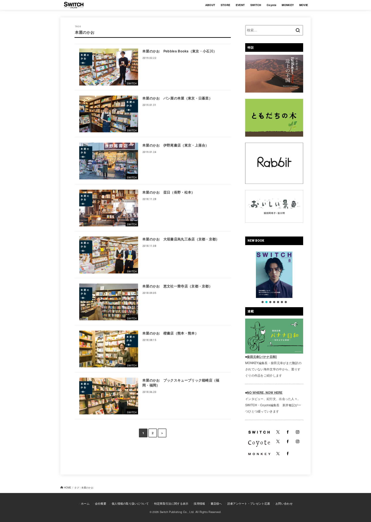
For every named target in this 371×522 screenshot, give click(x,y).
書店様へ (216, 503)
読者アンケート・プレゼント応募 (248, 503)
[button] (263, 302)
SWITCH (255, 5)
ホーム (85, 503)
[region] (274, 278)
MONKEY (288, 5)
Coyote (271, 5)
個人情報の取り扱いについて (130, 503)
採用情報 (199, 503)
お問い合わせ (284, 503)
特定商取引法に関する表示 (171, 503)
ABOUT (210, 5)
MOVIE (303, 5)
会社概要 (100, 503)
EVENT (240, 5)
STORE (225, 5)
